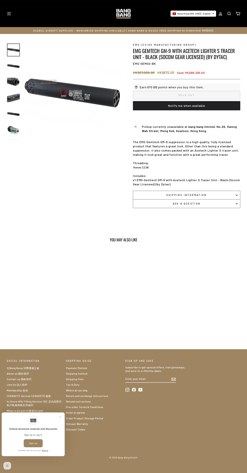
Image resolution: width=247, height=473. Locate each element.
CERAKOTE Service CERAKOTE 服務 (29, 395)
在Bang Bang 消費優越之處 (23, 368)
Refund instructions (78, 401)
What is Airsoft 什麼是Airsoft (25, 410)
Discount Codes (75, 429)
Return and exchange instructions (87, 395)
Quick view (34, 302)
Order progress (75, 412)
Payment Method (76, 368)
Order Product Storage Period (84, 418)
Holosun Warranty (77, 423)
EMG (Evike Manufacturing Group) (164, 44)
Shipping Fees (75, 379)
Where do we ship (77, 390)
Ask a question (186, 203)
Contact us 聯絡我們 (19, 379)
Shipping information (186, 195)
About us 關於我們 (18, 373)
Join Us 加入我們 (17, 384)
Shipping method (76, 373)
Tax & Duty (72, 384)
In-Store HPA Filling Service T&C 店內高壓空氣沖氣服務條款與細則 (34, 403)
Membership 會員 (17, 390)
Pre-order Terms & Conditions (84, 407)
